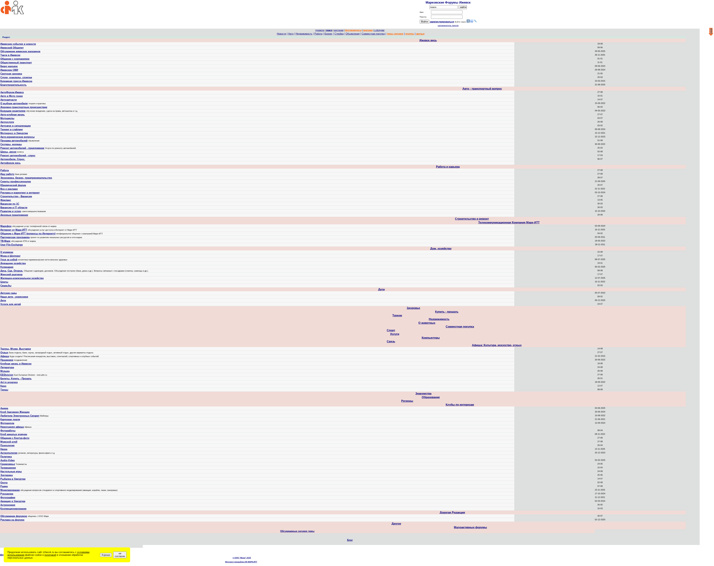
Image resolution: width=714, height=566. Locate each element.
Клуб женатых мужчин (13, 434)
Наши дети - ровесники (14, 296)
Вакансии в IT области (13, 207)
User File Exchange (11, 244)
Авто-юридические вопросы (17, 137)
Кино (3, 386)
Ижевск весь (428, 40)
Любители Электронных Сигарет (19, 415)
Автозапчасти (8, 99)
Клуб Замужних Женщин (15, 412)
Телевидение (8, 467)
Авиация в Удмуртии (12, 501)
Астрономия (7, 505)
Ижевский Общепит (12, 47)
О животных (426, 322)
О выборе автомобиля (14, 103)
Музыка (4, 371)
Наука (3, 449)
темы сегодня (395, 33)
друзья (420, 33)
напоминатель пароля (448, 25)
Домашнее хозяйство (13, 263)
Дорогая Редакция (452, 512)
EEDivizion (6, 374)
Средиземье (7, 464)
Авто (291, 33)
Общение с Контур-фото (14, 438)
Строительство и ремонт (472, 218)
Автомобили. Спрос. (12, 159)
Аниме (4, 408)
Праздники (6, 360)
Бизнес (328, 33)
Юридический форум (13, 185)
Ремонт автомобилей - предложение (22, 148)
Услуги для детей (10, 304)
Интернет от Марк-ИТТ (13, 229)
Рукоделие (6, 493)
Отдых (4, 352)
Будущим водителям (12, 110)
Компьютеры (431, 337)
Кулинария (6, 267)
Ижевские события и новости (18, 44)
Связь (391, 341)
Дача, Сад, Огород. (11, 270)
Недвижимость (304, 33)
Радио (4, 486)
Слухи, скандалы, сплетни (16, 77)
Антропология (8, 452)
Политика (6, 456)
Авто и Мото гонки (11, 96)
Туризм (397, 315)
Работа (318, 33)
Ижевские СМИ (9, 70)
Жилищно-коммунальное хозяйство (22, 278)
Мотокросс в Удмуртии (14, 133)
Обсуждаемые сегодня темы (297, 531)
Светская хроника (11, 73)
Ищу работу (7, 174)
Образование (431, 397)
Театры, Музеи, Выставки (15, 348)
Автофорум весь (10, 163)
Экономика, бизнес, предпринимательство (26, 177)
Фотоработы (7, 430)
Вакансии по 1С (9, 203)
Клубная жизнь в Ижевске (15, 363)
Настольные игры (11, 471)
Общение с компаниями (14, 58)
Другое (396, 523)
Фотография (7, 497)
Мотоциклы (7, 118)
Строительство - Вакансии (16, 196)
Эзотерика (6, 475)
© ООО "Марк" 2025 (242, 558)
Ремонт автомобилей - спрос (17, 155)
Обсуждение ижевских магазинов (20, 51)
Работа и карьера (448, 166)
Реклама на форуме (12, 519)
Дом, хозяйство (440, 248)
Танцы (4, 389)
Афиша (4, 356)
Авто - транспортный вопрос (482, 88)
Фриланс (5, 200)
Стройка (339, 33)
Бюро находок (9, 66)
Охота (3, 482)
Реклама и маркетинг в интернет (20, 192)
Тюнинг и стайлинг (11, 129)
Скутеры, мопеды (11, 144)
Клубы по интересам (460, 404)
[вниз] (711, 32)
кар (338, 30)
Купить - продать (446, 311)
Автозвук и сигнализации (15, 125)
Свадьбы (5, 285)
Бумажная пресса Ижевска (16, 81)
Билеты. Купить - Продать (16, 378)
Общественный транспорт (16, 62)
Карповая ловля (10, 419)
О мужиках (6, 252)
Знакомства (423, 393)
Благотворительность (13, 84)
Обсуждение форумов (13, 516)
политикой (50, 555)
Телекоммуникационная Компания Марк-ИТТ (509, 222)
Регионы (407, 400)
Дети (381, 289)
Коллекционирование (13, 508)
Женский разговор (11, 274)
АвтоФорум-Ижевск (12, 92)
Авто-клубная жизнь (12, 114)
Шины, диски (8, 151)
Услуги (394, 334)
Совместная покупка (373, 33)
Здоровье (413, 308)
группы (409, 33)
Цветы (4, 281)
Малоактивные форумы (470, 527)
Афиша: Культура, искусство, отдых (497, 345)
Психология (7, 445)
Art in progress (9, 382)
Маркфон (6, 226)
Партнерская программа (15, 237)
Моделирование (10, 490)
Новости (281, 33)
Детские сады (8, 293)
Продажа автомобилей (14, 140)
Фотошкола (7, 423)
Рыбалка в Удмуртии (12, 479)
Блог (350, 540)
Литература (7, 367)
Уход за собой (8, 259)
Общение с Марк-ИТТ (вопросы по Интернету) (27, 233)
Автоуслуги (7, 122)
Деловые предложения (14, 215)
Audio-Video (7, 460)
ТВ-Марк (5, 241)
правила (319, 30)
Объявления (353, 33)
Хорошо (106, 555)
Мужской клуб (8, 441)
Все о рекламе (9, 189)
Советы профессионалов (15, 181)
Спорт (391, 330)
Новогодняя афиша (12, 426)
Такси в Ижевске (10, 55)
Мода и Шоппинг (10, 255)
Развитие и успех (10, 211)
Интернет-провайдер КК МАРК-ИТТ (241, 562)
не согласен (120, 555)
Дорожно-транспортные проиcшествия (23, 107)
